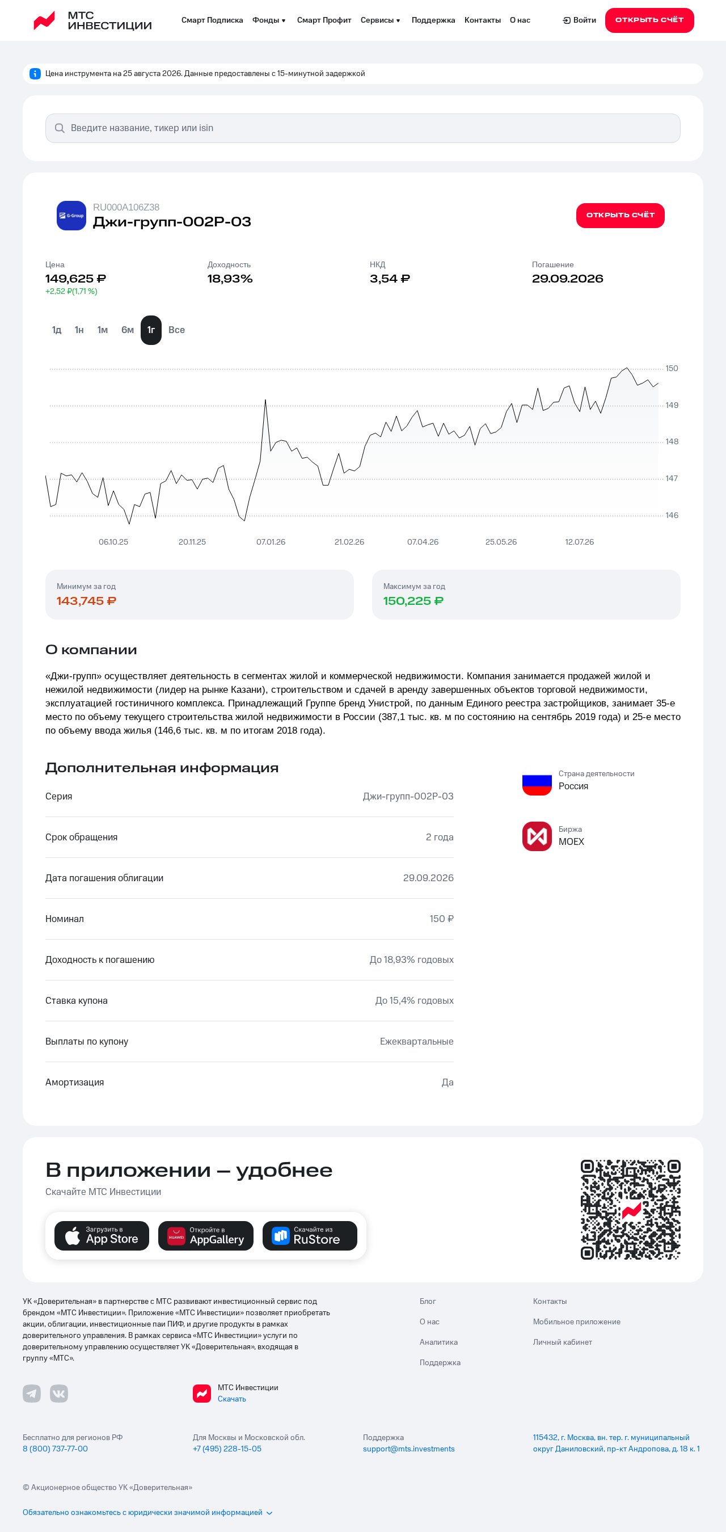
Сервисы (377, 20)
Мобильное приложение (577, 1322)
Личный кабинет (562, 1342)
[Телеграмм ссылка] (32, 1393)
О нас (520, 20)
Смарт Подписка (212, 20)
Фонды (265, 20)
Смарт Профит (324, 20)
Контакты (483, 20)
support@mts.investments (409, 1449)
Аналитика (439, 1342)
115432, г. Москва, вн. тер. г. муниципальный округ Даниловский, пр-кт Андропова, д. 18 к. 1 (616, 1443)
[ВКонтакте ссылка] (59, 1393)
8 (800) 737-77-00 (55, 1449)
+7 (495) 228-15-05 (227, 1449)
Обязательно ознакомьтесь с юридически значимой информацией (143, 1512)
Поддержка (433, 20)
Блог (428, 1301)
